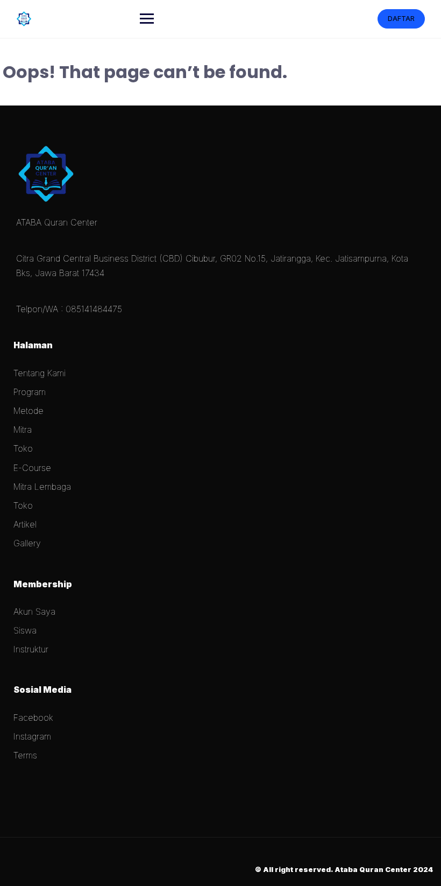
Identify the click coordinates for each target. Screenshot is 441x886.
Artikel (25, 524)
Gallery (27, 543)
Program (29, 391)
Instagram (32, 736)
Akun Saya (34, 611)
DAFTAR (401, 18)
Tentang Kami (39, 373)
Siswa (25, 630)
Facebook (33, 717)
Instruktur (30, 649)
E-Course (32, 467)
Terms (25, 755)
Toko (23, 448)
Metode (28, 410)
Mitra (22, 429)
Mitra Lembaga (42, 486)
